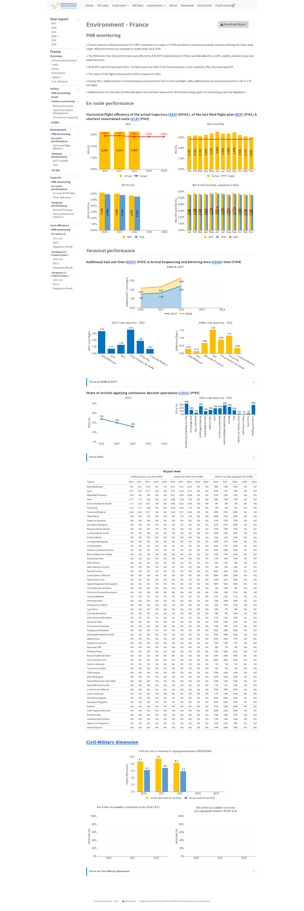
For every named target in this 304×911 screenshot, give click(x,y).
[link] (120, 6)
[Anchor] (124, 34)
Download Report (234, 24)
